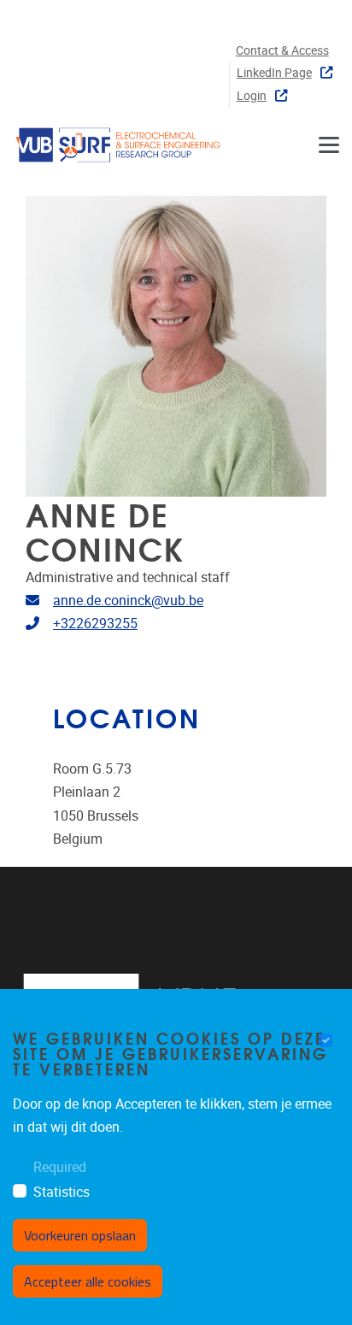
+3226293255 (95, 623)
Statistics (61, 1192)
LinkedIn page (274, 73)
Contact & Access (282, 51)
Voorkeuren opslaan (80, 1235)
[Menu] (329, 144)
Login (252, 96)
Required (59, 1167)
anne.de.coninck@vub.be (128, 600)
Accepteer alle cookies (87, 1281)
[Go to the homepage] (119, 144)
